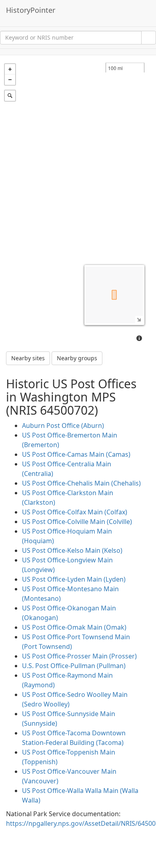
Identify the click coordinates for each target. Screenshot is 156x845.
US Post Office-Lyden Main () (74, 579)
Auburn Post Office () (63, 425)
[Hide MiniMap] (139, 319)
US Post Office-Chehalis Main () (81, 483)
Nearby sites (28, 358)
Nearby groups (77, 358)
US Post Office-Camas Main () (76, 454)
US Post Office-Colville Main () (77, 521)
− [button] (10, 79)
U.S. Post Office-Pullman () (74, 665)
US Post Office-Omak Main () (74, 627)
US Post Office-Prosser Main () (79, 656)
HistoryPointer (30, 10)
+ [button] (10, 69)
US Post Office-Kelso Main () (72, 550)
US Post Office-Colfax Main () (74, 512)
